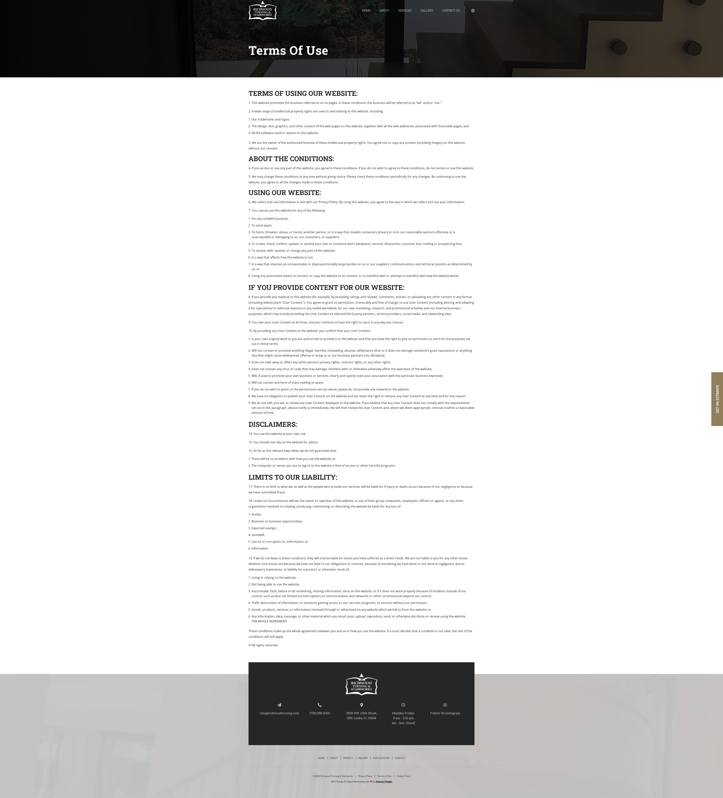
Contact (400, 758)
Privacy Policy (365, 776)
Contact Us (451, 10)
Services (404, 10)
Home (366, 10)
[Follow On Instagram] (472, 10)
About (384, 10)
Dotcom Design (384, 781)
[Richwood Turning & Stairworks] (263, 11)
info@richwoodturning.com (279, 713)
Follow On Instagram (445, 713)
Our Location (381, 758)
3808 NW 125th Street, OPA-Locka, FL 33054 (361, 715)
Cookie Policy (403, 776)
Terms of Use (384, 776)
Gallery (426, 10)
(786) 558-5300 (320, 713)
